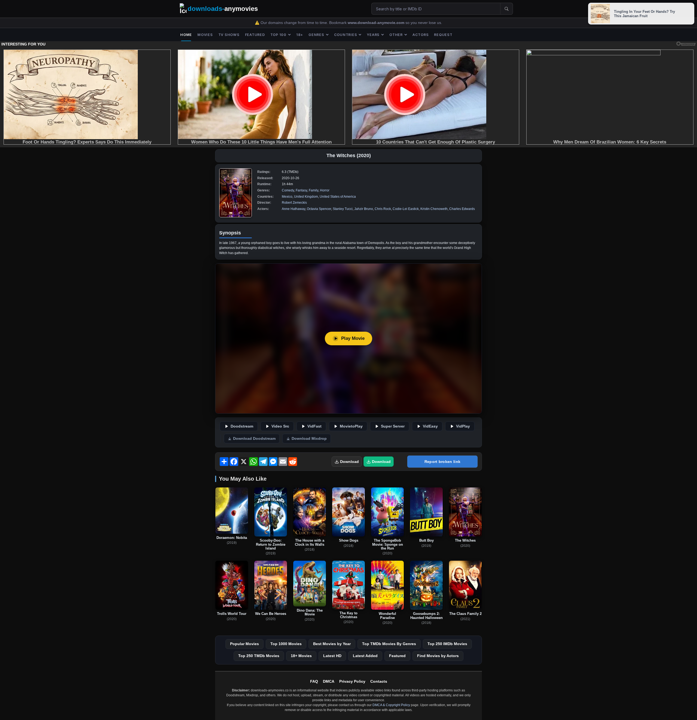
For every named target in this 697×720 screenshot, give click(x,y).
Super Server (393, 426)
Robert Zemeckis (294, 203)
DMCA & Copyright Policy (391, 705)
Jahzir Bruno (363, 209)
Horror (324, 190)
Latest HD (332, 656)
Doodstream (242, 426)
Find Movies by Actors (438, 656)
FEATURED (255, 35)
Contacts (378, 681)
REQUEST (443, 35)
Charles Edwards (462, 209)
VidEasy (430, 426)
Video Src (280, 426)
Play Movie (353, 338)
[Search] (506, 8)
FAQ (314, 681)
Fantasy (301, 190)
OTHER (396, 35)
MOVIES (205, 35)
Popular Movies (244, 644)
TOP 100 (278, 35)
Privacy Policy (352, 681)
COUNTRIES (345, 35)
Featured (397, 656)
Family (313, 190)
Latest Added (365, 656)
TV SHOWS (229, 35)
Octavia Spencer (319, 209)
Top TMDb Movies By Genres (389, 644)
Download (349, 461)
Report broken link (442, 461)
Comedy (288, 190)
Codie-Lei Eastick (406, 209)
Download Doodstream (254, 439)
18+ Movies (301, 656)
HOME (186, 35)
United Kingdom (306, 197)
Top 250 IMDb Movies (447, 644)
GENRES (316, 35)
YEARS (373, 35)
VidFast (314, 426)
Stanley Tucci (343, 209)
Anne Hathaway (293, 209)
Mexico (287, 197)
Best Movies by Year (332, 644)
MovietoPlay (351, 426)
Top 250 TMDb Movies (258, 656)
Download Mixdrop (309, 439)
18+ (299, 35)
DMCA (328, 681)
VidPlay (463, 426)
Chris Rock (383, 209)
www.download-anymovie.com (376, 23)
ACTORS (420, 35)
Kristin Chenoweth (434, 209)
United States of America (338, 197)
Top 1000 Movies (286, 644)
